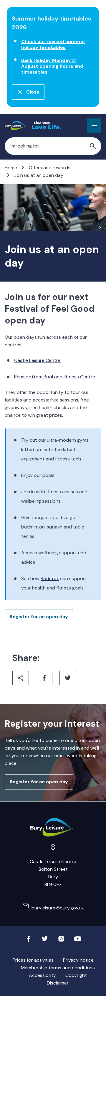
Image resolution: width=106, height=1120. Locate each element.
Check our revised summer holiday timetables (53, 44)
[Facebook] (28, 941)
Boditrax (50, 578)
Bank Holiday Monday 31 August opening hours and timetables (52, 66)
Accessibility (42, 975)
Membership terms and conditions (58, 968)
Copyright (76, 975)
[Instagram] (61, 941)
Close (32, 92)
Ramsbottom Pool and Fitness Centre (54, 377)
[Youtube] (77, 941)
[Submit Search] (93, 146)
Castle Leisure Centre (37, 360)
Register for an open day (39, 617)
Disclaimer (58, 983)
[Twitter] (44, 941)
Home (11, 168)
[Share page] (21, 678)
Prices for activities (33, 960)
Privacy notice (78, 960)
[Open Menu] (94, 125)
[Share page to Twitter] (67, 678)
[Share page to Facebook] (44, 678)
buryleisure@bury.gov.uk (58, 908)
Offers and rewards (49, 168)
